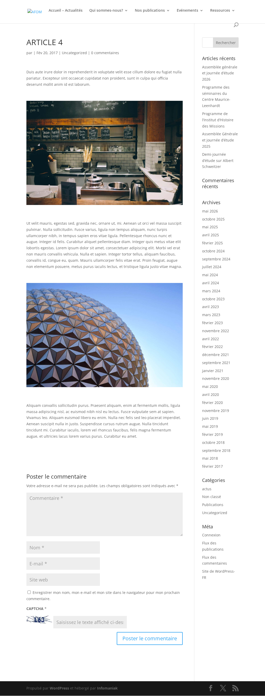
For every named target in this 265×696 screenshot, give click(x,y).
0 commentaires (105, 52)
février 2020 (212, 402)
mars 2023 (211, 314)
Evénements (187, 11)
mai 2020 (210, 386)
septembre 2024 (216, 259)
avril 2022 (210, 338)
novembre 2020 (215, 378)
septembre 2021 (216, 362)
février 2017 (212, 466)
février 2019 (212, 434)
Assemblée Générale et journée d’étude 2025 (220, 140)
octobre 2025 (213, 219)
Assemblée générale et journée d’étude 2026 (219, 73)
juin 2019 (210, 418)
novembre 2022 (215, 330)
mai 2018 (210, 458)
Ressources (220, 11)
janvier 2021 (212, 370)
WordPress (59, 688)
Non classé (211, 496)
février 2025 (212, 242)
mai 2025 (210, 226)
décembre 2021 (215, 354)
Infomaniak (107, 688)
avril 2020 (210, 394)
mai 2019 (210, 426)
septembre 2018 (216, 450)
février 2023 (212, 322)
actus (206, 488)
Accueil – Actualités (66, 11)
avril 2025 (210, 234)
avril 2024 (210, 282)
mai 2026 (210, 211)
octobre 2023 (213, 298)
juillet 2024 (211, 266)
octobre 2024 (213, 250)
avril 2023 (210, 306)
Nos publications (150, 11)
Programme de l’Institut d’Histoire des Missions (217, 120)
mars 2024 (211, 290)
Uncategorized (74, 52)
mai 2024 (210, 274)
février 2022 (212, 346)
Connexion (211, 534)
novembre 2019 (215, 410)
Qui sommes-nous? (106, 11)
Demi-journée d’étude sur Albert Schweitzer (217, 160)
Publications (212, 504)
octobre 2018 (213, 442)
